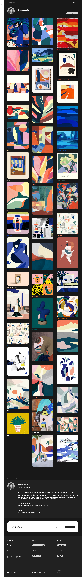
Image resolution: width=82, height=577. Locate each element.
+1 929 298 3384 (18, 556)
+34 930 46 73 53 (18, 558)
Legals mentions (60, 568)
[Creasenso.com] (11, 3)
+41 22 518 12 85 (18, 557)
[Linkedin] (61, 556)
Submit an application (38, 545)
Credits (58, 572)
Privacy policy (59, 570)
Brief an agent (36, 555)
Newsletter (62, 545)
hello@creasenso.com (13, 545)
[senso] (1, 3)
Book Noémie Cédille (72, 13)
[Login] (77, 3)
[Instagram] (74, 3)
